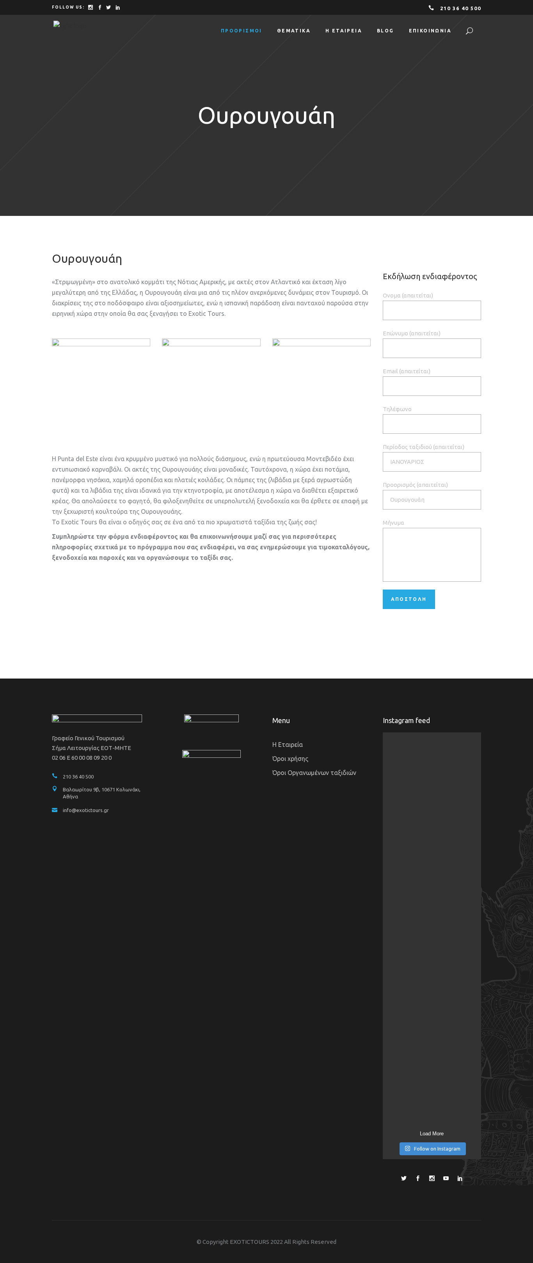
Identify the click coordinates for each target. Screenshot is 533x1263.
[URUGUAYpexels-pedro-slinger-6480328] (101, 381)
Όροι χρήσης (290, 758)
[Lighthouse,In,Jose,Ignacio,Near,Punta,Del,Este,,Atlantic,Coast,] (211, 381)
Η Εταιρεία (287, 744)
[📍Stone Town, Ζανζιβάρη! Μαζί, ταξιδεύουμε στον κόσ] (466, 1025)
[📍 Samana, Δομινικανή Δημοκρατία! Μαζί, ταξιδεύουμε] (466, 832)
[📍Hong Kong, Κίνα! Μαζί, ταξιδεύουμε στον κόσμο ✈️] (432, 1020)
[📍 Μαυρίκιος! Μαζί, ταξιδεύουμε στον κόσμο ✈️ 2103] (432, 821)
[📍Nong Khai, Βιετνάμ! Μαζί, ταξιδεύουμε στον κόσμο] (398, 826)
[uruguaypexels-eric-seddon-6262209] (321, 381)
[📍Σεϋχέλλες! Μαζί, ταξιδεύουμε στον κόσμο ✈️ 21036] (398, 1015)
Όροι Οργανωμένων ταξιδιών (314, 772)
